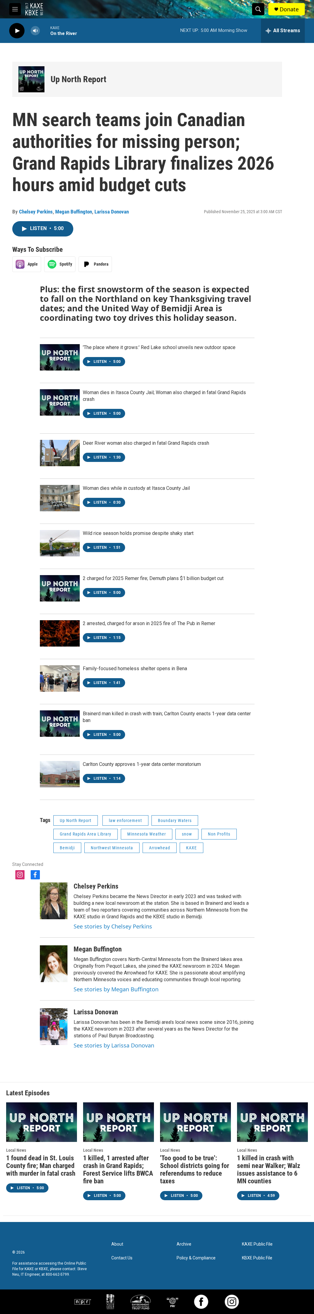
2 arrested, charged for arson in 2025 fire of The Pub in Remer (149, 623)
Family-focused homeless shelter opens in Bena (135, 668)
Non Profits (219, 834)
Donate (289, 9)
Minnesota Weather (146, 834)
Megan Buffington (73, 212)
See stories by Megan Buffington (116, 989)
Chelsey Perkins (36, 212)
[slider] (45, 30)
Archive (184, 1244)
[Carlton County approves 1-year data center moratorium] (60, 774)
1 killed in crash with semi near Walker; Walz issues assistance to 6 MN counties (268, 1169)
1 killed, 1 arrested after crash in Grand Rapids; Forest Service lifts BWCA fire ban (118, 1169)
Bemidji (67, 847)
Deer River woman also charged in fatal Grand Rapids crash (146, 443)
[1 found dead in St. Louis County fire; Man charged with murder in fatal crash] (41, 1122)
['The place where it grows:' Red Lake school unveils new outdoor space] (60, 357)
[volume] (35, 31)
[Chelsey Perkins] (53, 900)
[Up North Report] (31, 79)
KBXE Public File (257, 1258)
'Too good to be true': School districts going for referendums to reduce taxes (194, 1169)
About (117, 1244)
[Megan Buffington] (53, 963)
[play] (17, 30)
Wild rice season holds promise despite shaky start (138, 533)
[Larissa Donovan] (53, 1026)
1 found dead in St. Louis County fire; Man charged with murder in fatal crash (40, 1165)
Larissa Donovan (111, 212)
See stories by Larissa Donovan (114, 1045)
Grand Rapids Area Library (85, 834)
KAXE (191, 847)
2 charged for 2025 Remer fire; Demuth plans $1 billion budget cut (153, 578)
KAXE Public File (257, 1244)
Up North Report (78, 79)
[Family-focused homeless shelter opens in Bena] (60, 678)
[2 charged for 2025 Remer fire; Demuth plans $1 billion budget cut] (60, 588)
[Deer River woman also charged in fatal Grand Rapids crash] (60, 453)
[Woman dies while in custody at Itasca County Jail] (60, 498)
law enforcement (125, 820)
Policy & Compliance (196, 1258)
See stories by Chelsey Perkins (113, 926)
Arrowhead (159, 847)
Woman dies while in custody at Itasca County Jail (136, 488)
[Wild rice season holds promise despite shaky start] (60, 543)
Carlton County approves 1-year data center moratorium (142, 764)
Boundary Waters (175, 820)
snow (187, 834)
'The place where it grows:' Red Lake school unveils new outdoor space (159, 347)
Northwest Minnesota (112, 847)
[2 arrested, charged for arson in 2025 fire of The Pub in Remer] (60, 633)
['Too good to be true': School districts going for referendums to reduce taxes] (195, 1122)
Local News (16, 1150)
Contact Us (121, 1258)
